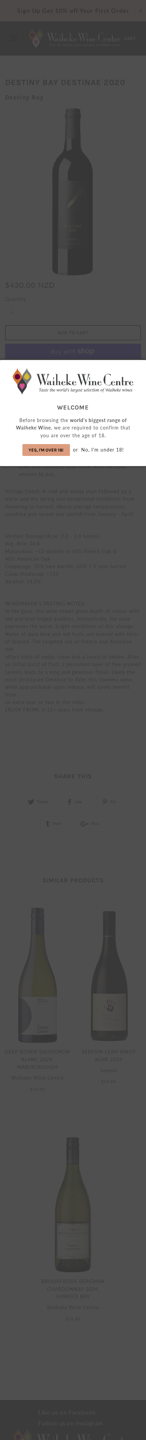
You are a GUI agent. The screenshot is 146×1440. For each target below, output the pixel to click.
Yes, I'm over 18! (46, 450)
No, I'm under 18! (102, 450)
